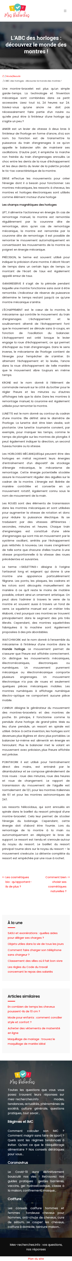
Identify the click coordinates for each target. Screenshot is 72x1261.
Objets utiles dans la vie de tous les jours (36, 944)
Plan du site (36, 1259)
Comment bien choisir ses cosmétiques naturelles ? (55, 884)
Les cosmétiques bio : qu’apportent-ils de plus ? (19, 881)
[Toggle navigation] (65, 11)
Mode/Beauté (13, 76)
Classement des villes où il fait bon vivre (35, 961)
